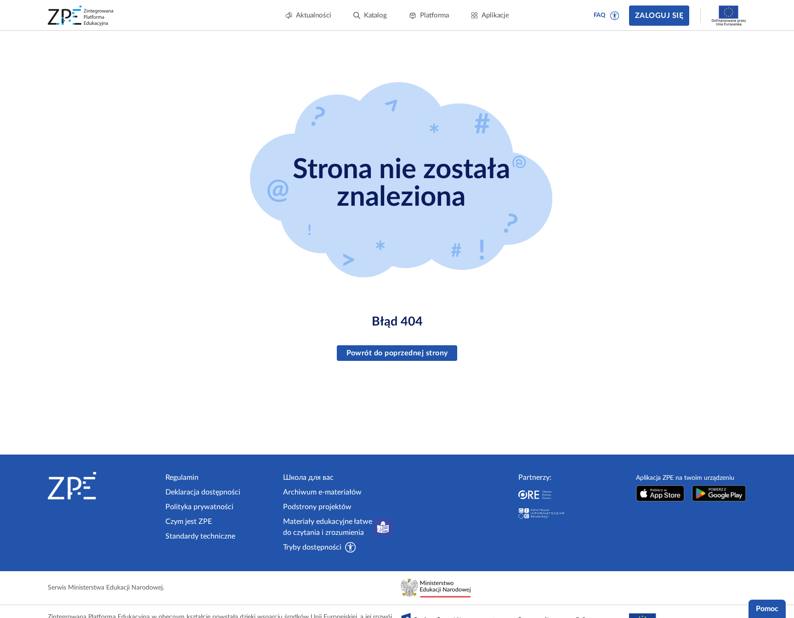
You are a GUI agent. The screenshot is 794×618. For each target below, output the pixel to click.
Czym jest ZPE (188, 521)
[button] (615, 15)
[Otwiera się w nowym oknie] (660, 493)
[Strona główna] (103, 486)
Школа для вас (308, 477)
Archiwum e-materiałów (322, 492)
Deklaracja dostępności (202, 492)
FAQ (600, 15)
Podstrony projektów (317, 507)
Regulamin (181, 477)
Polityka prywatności (199, 507)
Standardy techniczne (200, 536)
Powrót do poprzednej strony (397, 353)
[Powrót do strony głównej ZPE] (81, 16)
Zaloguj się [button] (659, 15)
